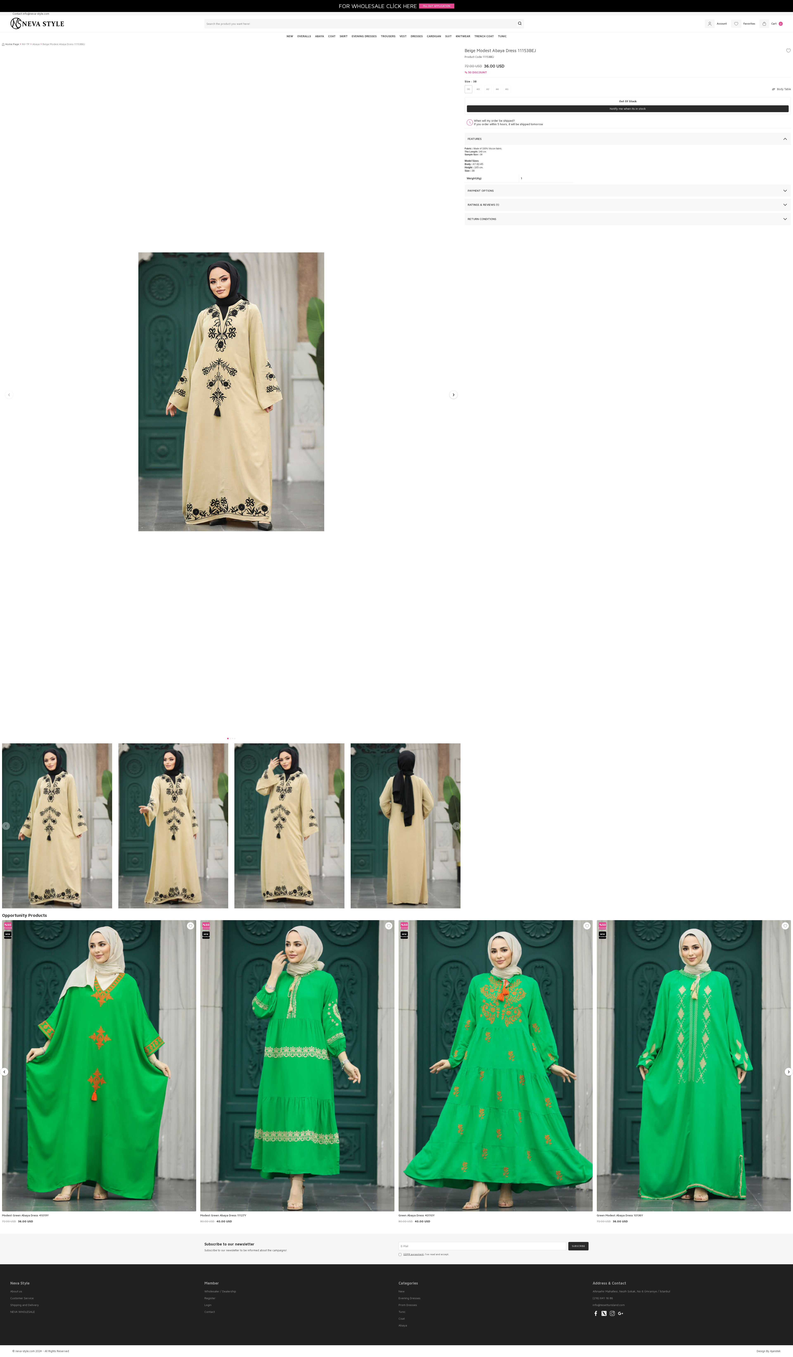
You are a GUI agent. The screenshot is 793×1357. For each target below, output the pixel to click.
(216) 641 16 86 (603, 1298)
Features (475, 138)
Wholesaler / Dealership (220, 1291)
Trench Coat (484, 36)
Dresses (417, 36)
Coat (332, 36)
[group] (231, 392)
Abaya (319, 36)
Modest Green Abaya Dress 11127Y (223, 1215)
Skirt (344, 36)
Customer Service (22, 1298)
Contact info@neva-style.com (31, 13)
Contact (209, 1311)
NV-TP (26, 44)
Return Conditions (482, 219)
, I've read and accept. (426, 1254)
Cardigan (434, 36)
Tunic (502, 36)
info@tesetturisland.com (609, 1305)
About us (16, 1291)
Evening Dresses (364, 36)
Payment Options (481, 190)
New (402, 1291)
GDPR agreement (413, 1254)
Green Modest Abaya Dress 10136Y (620, 1215)
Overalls (304, 36)
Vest (403, 36)
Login (207, 1305)
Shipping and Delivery (24, 1305)
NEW (290, 36)
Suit (448, 36)
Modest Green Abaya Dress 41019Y (25, 1215)
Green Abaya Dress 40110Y (417, 1215)
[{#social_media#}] (596, 1313)
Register (209, 1298)
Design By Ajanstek (769, 1351)
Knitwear (463, 36)
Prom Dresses (408, 1305)
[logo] (37, 24)
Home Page (12, 44)
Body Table (784, 89)
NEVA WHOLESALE (22, 1311)
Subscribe (578, 1246)
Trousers (388, 36)
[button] (228, 738)
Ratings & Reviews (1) (483, 204)
